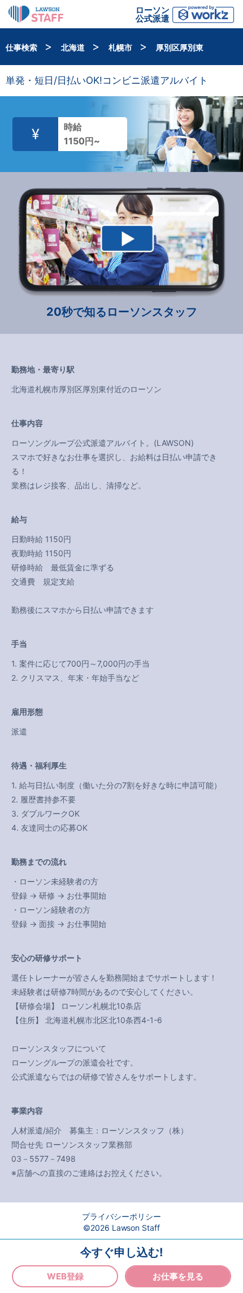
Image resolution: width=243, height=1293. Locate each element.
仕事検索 (22, 47)
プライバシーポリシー (121, 1216)
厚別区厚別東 (179, 47)
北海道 (73, 47)
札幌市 (121, 47)
